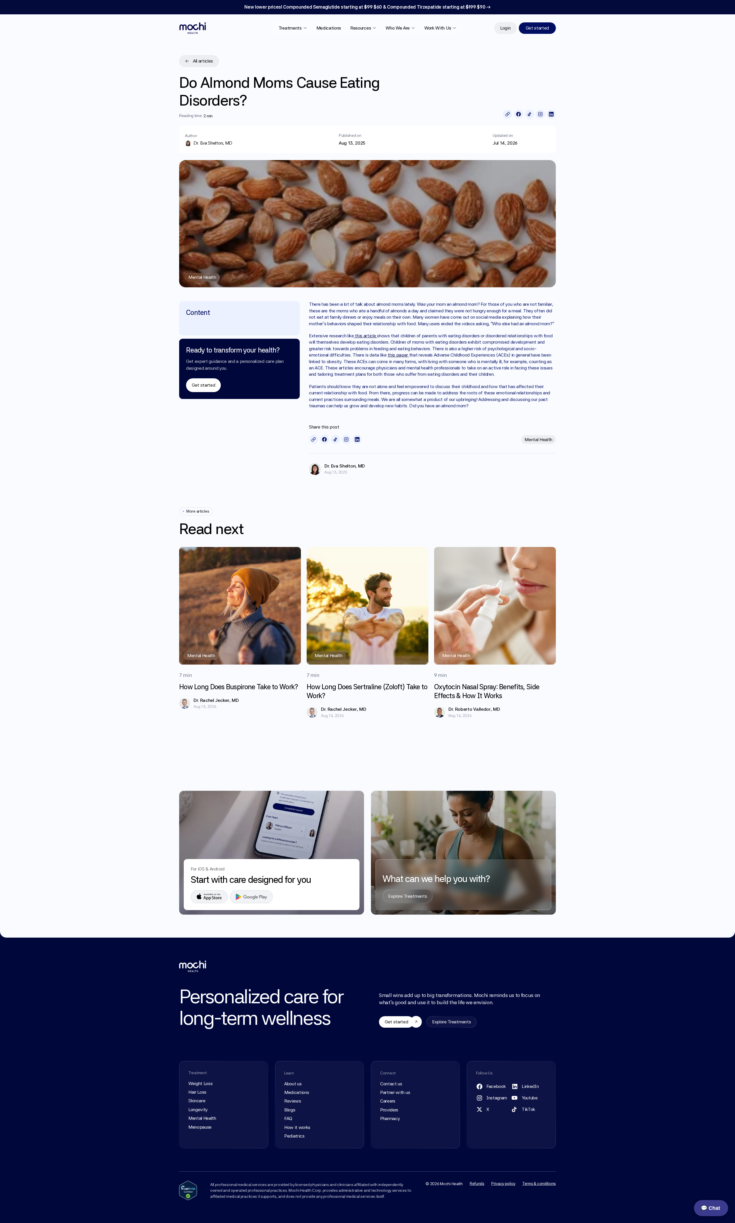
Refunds (477, 1183)
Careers (387, 1101)
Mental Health (202, 1118)
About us (292, 1083)
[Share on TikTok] (529, 114)
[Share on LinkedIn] (551, 114)
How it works (297, 1127)
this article (365, 335)
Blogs (289, 1110)
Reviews (292, 1101)
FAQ (288, 1118)
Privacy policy (503, 1183)
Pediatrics (294, 1136)
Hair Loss (197, 1092)
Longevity (198, 1109)
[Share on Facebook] (518, 114)
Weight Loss (200, 1083)
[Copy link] (507, 114)
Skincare (196, 1100)
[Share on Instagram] (540, 114)
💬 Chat (710, 1208)
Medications (328, 28)
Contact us (391, 1083)
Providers (389, 1110)
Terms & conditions (539, 1183)
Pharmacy (390, 1118)
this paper (398, 355)
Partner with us (395, 1092)
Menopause (200, 1127)
